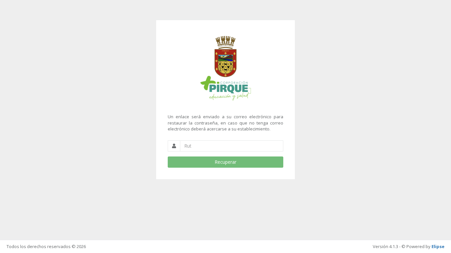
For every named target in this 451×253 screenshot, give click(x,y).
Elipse (438, 246)
